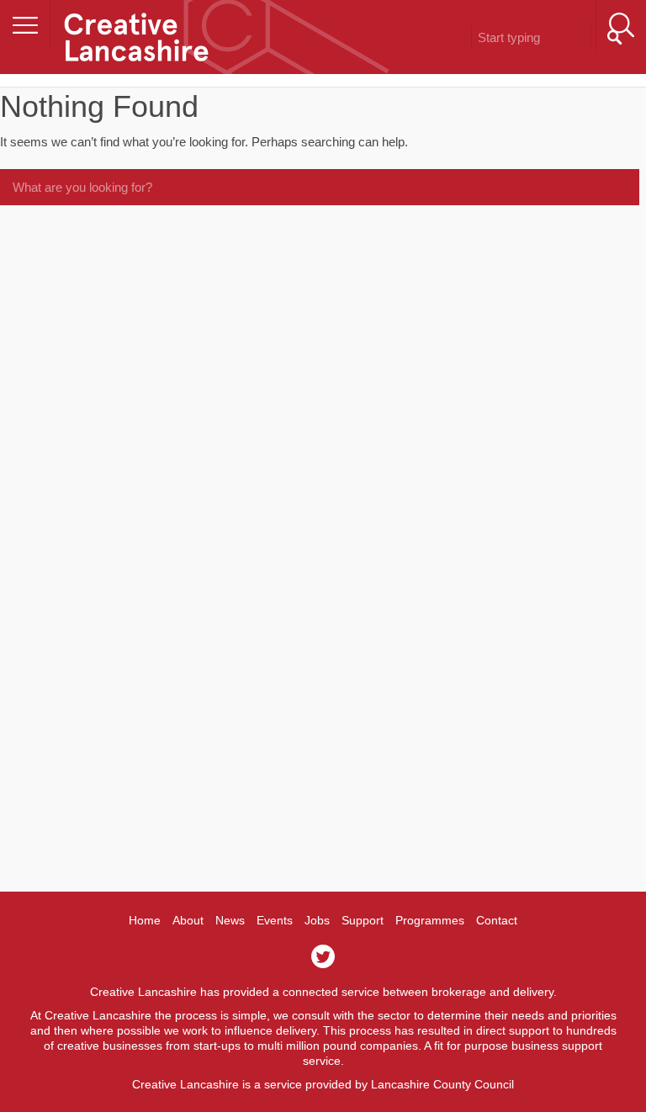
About (188, 920)
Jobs (317, 920)
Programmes (429, 920)
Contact (496, 920)
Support (363, 920)
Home (145, 920)
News (230, 920)
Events (275, 920)
